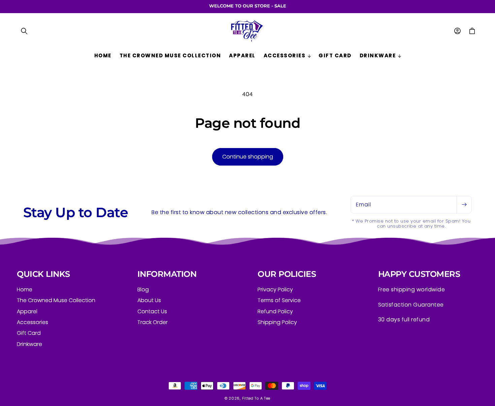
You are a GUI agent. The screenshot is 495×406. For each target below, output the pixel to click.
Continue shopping (247, 157)
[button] (24, 31)
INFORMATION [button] (167, 274)
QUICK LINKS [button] (43, 274)
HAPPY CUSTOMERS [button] (419, 274)
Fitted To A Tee (256, 398)
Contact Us (152, 311)
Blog (143, 289)
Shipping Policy (277, 322)
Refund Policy (275, 311)
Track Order (152, 322)
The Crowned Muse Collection (56, 300)
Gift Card (29, 333)
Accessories (32, 322)
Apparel (27, 311)
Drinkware (29, 344)
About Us (149, 300)
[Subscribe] (464, 204)
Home (24, 289)
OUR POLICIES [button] (287, 274)
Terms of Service (279, 300)
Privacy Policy (275, 289)
